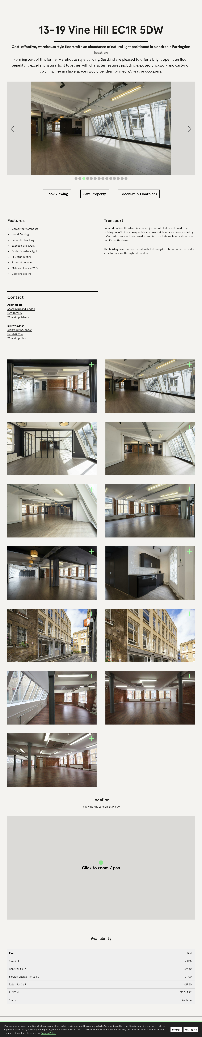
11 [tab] (114, 178)
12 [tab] (118, 178)
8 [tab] (102, 178)
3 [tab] (83, 178)
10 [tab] (110, 178)
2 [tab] (79, 178)
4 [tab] (87, 178)
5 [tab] (91, 178)
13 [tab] (122, 178)
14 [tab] (126, 178)
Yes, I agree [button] (191, 1029)
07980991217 (14, 313)
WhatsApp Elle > (16, 338)
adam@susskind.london (21, 308)
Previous (14, 129)
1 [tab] (76, 178)
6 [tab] (95, 178)
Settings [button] (176, 1029)
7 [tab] (99, 178)
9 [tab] (106, 178)
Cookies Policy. (48, 1033)
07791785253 (15, 334)
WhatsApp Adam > (18, 317)
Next (187, 129)
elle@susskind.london (19, 329)
